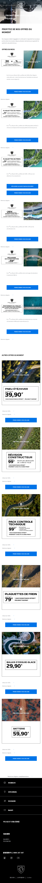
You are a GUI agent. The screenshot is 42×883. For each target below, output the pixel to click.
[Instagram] (11, 857)
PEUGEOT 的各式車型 (11, 821)
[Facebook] (4, 857)
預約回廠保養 (7, 841)
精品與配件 (6, 839)
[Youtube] (18, 857)
